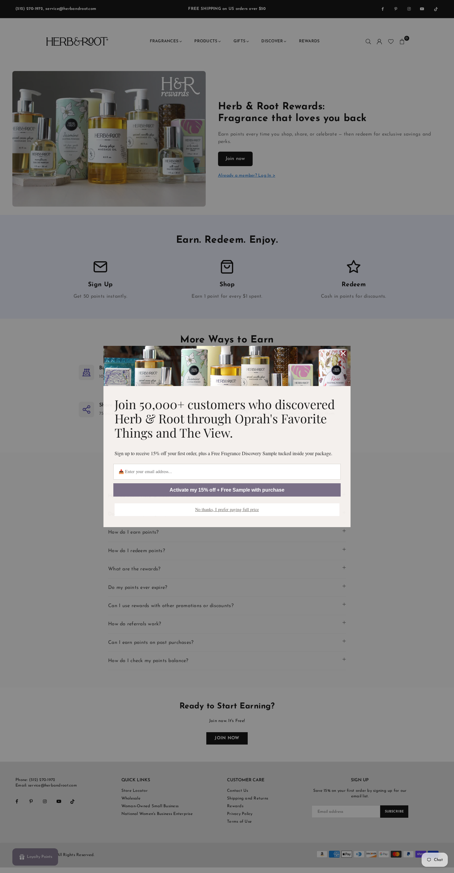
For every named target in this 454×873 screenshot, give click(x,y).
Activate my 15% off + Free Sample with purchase (227, 490)
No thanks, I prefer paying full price (227, 509)
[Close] (343, 353)
